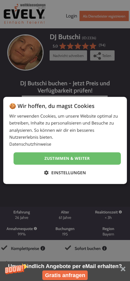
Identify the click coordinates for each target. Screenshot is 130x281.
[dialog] (65, 140)
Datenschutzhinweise (30, 144)
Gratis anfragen (65, 275)
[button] (65, 271)
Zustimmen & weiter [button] (67, 158)
